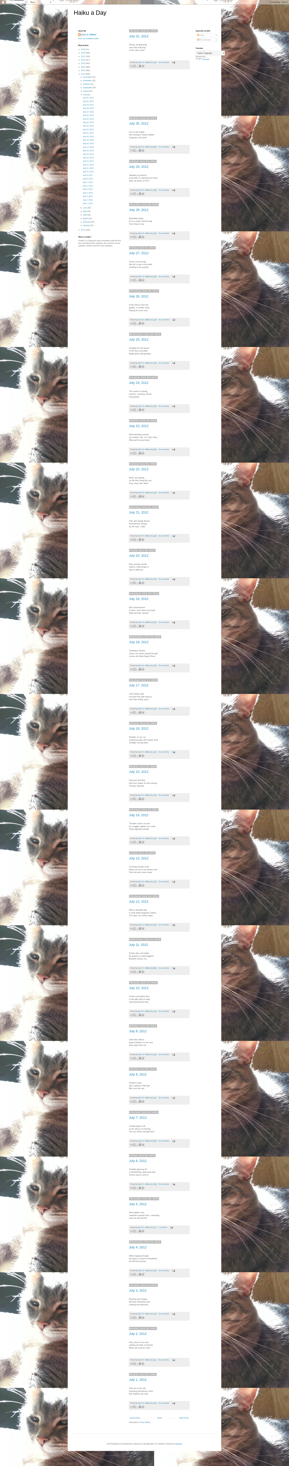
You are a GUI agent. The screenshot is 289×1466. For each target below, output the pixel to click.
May (85, 211)
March (86, 218)
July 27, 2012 (138, 253)
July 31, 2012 (138, 36)
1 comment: (163, 1227)
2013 (83, 70)
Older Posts (184, 1418)
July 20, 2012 (138, 555)
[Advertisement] (159, 95)
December (87, 77)
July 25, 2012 (138, 339)
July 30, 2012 (138, 123)
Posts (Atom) (145, 1422)
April (85, 215)
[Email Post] (173, 62)
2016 (83, 60)
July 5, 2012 (138, 1204)
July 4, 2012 (138, 1247)
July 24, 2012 (138, 383)
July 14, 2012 (138, 815)
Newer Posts (135, 1418)
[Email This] (131, 65)
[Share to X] (137, 65)
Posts (201, 35)
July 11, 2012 (138, 945)
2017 (83, 56)
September (88, 88)
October (86, 84)
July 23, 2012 (138, 426)
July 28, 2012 (138, 210)
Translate (205, 59)
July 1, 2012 (138, 1380)
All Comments (205, 40)
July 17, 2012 (138, 685)
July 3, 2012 (138, 1290)
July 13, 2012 (138, 858)
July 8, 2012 (138, 1074)
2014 (83, 67)
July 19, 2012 (138, 599)
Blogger (179, 1444)
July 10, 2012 (138, 988)
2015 (83, 63)
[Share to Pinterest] (142, 65)
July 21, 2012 (138, 512)
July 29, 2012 (138, 167)
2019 (83, 49)
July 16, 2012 (138, 728)
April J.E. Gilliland (88, 35)
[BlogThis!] (134, 65)
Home (159, 1418)
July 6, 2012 (138, 1161)
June (85, 208)
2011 (83, 230)
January (86, 225)
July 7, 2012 (138, 1117)
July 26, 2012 (138, 296)
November (87, 81)
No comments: (164, 62)
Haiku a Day (90, 12)
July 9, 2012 (138, 1031)
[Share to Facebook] (140, 65)
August (86, 91)
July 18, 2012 (138, 642)
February (87, 222)
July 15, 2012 (138, 772)
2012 (83, 74)
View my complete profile (88, 38)
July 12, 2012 (138, 901)
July (85, 95)
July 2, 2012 (138, 1334)
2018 (83, 53)
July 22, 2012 (138, 469)
